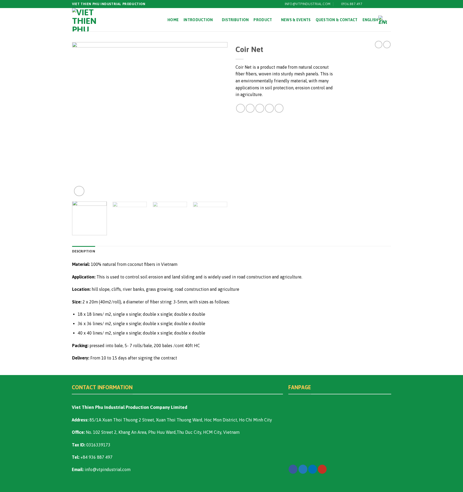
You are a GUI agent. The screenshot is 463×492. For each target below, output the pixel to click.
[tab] (83, 251)
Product (262, 20)
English (370, 20)
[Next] (217, 119)
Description (83, 251)
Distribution (235, 20)
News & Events (296, 20)
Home (173, 20)
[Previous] (82, 119)
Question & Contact (337, 20)
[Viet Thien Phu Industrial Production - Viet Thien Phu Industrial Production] (89, 19)
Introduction (198, 20)
